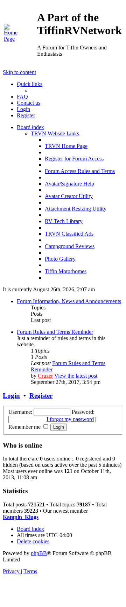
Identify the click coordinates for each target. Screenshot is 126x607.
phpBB (39, 553)
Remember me (25, 427)
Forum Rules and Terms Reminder (55, 332)
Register (40, 395)
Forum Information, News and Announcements (69, 301)
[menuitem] (11, 39)
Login (11, 395)
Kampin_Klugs (20, 517)
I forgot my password (70, 419)
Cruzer (45, 376)
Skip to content (19, 72)
